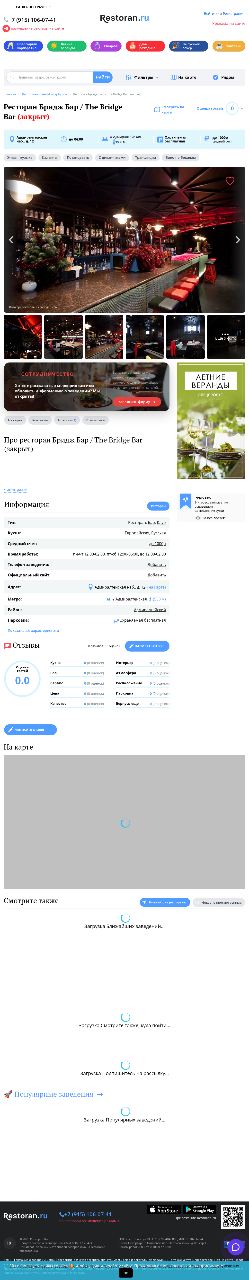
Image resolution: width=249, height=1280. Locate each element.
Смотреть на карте (172, 110)
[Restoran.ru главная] (124, 19)
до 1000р (157, 543)
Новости (67, 420)
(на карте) (156, 587)
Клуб (161, 522)
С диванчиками (112, 157)
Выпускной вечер (186, 46)
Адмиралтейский (150, 609)
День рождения (141, 46)
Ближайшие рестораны (167, 902)
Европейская (137, 533)
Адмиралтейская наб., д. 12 (32, 139)
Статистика (95, 420)
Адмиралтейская (131, 599)
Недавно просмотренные (221, 902)
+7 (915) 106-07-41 (88, 1214)
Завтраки (228, 45)
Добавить (157, 564)
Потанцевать (78, 157)
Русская (158, 533)
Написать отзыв (150, 646)
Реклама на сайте (228, 23)
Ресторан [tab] (158, 506)
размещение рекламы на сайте (37, 28)
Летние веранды (62, 46)
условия (231, 1266)
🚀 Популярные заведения (48, 1094)
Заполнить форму (134, 402)
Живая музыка (19, 157)
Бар (151, 522)
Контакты (40, 420)
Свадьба (105, 45)
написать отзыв (29, 729)
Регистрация (233, 14)
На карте (187, 77)
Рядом (227, 77)
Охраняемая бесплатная (142, 620)
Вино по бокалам (181, 157)
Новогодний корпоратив (21, 46)
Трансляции (145, 157)
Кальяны (49, 157)
